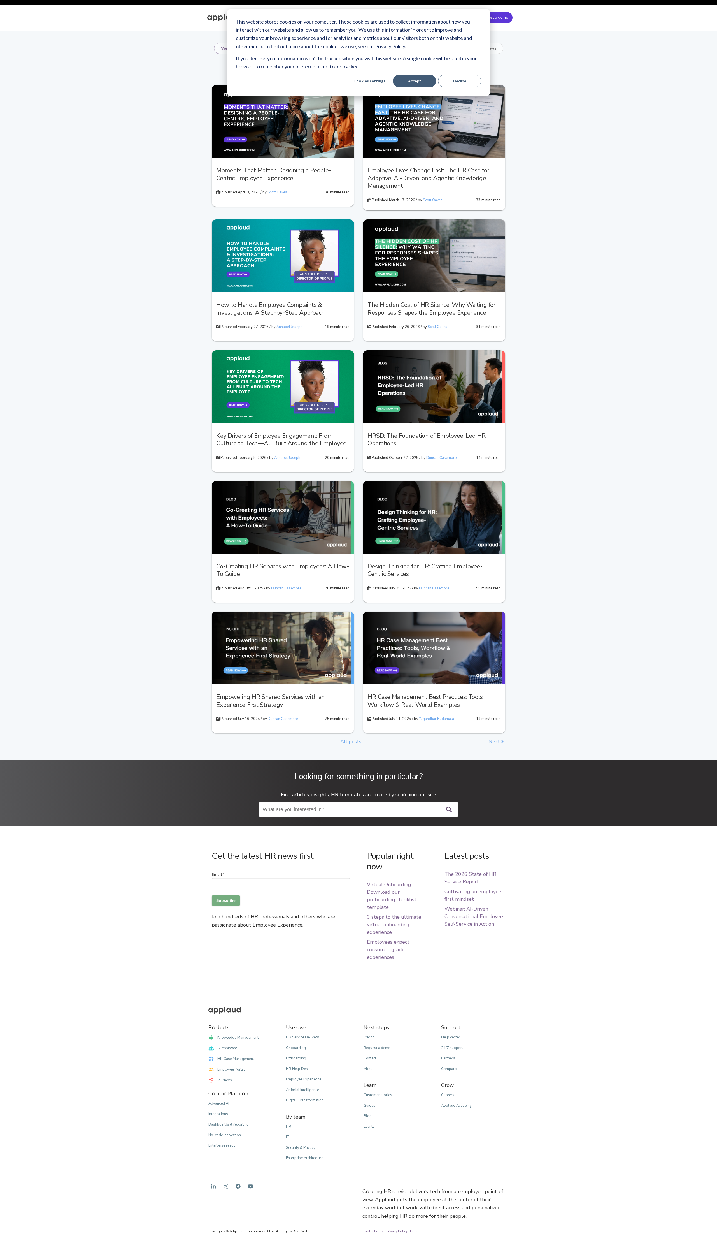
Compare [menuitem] (449, 1068)
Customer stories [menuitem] (378, 1095)
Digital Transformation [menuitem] (304, 1100)
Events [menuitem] (369, 1126)
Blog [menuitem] (368, 1116)
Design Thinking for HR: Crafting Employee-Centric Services (425, 570)
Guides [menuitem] (369, 1105)
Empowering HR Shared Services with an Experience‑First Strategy (270, 701)
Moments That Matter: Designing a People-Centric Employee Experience (273, 174)
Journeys (224, 1080)
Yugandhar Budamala (436, 718)
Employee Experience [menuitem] (303, 1079)
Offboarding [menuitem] (296, 1058)
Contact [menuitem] (370, 1058)
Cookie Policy (373, 1231)
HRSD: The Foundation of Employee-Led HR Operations (426, 440)
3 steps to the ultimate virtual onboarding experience (394, 925)
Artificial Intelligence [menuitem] (302, 1089)
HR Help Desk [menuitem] (297, 1068)
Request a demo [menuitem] (377, 1047)
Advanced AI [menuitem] (218, 1103)
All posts (350, 741)
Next (494, 741)
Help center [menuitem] (450, 1037)
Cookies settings (369, 80)
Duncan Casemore (441, 457)
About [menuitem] (369, 1068)
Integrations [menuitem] (218, 1114)
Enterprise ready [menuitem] (222, 1145)
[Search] (448, 809)
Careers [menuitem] (447, 1095)
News (491, 48)
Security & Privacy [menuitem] (300, 1147)
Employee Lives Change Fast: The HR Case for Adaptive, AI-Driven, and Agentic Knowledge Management (428, 178)
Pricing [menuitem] (369, 1037)
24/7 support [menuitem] (452, 1047)
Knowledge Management (238, 1037)
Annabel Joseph (289, 326)
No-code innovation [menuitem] (224, 1135)
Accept (414, 80)
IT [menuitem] (288, 1137)
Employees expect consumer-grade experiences (388, 949)
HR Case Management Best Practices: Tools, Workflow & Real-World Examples (425, 701)
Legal (414, 1231)
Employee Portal (231, 1069)
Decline (459, 80)
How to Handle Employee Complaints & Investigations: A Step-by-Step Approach (270, 309)
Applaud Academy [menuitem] (456, 1105)
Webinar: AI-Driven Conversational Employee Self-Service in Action (473, 916)
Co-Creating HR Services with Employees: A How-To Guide (282, 570)
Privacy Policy (397, 1231)
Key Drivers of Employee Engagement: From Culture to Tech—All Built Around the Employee (281, 440)
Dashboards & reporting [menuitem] (228, 1124)
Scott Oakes (277, 192)
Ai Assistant (227, 1048)
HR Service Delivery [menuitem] (302, 1037)
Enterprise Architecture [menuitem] (304, 1158)
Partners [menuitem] (448, 1058)
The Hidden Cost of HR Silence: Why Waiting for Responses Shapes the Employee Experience (431, 309)
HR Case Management (235, 1058)
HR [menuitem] (288, 1126)
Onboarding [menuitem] (296, 1047)
